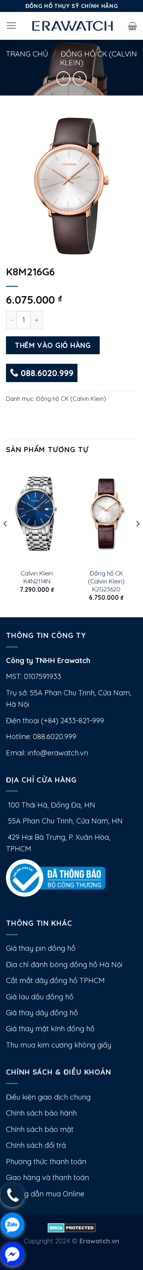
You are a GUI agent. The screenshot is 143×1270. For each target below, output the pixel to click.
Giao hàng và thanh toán (47, 1177)
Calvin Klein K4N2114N (37, 577)
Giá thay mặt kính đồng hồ (50, 1028)
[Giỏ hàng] (132, 26)
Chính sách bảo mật (39, 1129)
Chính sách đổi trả (36, 1145)
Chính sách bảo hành (41, 1113)
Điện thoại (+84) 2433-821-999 (55, 720)
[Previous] (6, 539)
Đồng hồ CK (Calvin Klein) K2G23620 (106, 581)
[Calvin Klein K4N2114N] (37, 514)
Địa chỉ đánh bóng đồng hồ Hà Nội (64, 964)
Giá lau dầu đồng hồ (39, 996)
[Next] (137, 539)
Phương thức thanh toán (46, 1161)
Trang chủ (27, 54)
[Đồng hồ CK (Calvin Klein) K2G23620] (106, 514)
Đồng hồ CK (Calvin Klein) (98, 58)
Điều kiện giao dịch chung (48, 1097)
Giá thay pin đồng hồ (40, 948)
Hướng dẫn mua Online (45, 1193)
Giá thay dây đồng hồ (42, 1012)
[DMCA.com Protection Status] (72, 1227)
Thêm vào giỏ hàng (53, 345)
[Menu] (11, 26)
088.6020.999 (45, 373)
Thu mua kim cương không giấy (58, 1045)
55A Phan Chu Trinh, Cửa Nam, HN (64, 820)
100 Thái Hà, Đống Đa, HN (50, 805)
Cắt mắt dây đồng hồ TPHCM (55, 980)
